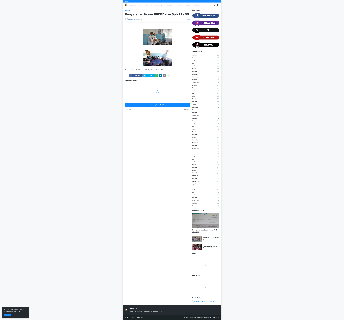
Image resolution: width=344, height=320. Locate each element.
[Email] (164, 75)
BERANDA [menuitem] (133, 5)
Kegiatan (196, 301)
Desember (205, 74)
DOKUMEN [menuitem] (179, 5)
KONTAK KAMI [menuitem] (197, 5)
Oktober (205, 79)
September (205, 82)
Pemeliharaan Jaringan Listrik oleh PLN (204, 231)
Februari (205, 71)
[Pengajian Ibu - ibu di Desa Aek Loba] (197, 247)
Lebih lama (186, 109)
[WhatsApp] (156, 75)
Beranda (127, 10)
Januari (205, 104)
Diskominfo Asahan (137, 317)
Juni (205, 60)
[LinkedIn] (160, 75)
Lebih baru (129, 109)
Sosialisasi (211, 301)
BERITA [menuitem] (141, 5)
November (205, 77)
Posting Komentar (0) (157, 105)
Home (126, 1)
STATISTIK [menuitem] (169, 5)
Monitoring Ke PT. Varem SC (211, 238)
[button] (214, 5)
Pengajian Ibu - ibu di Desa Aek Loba (210, 247)
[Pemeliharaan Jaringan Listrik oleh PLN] (205, 220)
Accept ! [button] (7, 315)
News (203, 301)
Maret (205, 69)
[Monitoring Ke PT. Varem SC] (197, 239)
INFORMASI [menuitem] (158, 5)
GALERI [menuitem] (187, 5)
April (205, 66)
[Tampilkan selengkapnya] (168, 75)
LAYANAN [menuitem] (149, 5)
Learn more (17, 311)
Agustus (205, 55)
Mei (205, 63)
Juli (205, 58)
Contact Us (216, 317)
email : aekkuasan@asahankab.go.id (200, 317)
